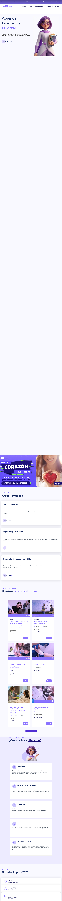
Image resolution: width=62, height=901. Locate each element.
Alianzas (52, 11)
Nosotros (24, 6)
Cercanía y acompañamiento (26, 785)
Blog (58, 11)
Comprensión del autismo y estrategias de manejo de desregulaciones (18, 665)
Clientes (57, 6)
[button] (1, 471)
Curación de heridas (39, 664)
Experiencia (21, 766)
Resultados (21, 804)
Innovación (21, 823)
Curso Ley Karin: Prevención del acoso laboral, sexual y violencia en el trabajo (19, 623)
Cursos (30, 6)
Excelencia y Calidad (24, 841)
